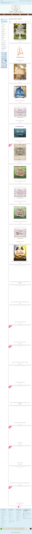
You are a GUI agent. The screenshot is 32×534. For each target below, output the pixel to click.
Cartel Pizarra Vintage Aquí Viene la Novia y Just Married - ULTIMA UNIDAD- (20, 403)
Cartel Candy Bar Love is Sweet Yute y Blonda (20, 221)
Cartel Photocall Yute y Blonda (20, 382)
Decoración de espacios (3, 516)
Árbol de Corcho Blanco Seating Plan (20, 40)
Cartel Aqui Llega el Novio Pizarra (20, 140)
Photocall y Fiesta (11, 520)
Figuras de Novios (3, 520)
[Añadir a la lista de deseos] (18, 39)
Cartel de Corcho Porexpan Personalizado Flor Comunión (20, 261)
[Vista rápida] (21, 39)
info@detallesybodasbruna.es (27, 518)
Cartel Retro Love (20, 442)
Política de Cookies (18, 516)
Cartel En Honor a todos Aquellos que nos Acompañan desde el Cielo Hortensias (20, 282)
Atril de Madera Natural (20, 60)
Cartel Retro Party (20, 462)
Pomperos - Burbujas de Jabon (11, 522)
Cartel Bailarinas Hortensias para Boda (20, 201)
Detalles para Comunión (3, 518)
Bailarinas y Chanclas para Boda (4, 514)
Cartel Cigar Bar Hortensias (20, 241)
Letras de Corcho (11, 517)
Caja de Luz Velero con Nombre (20, 100)
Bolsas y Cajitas (11, 513)
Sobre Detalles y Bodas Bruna (18, 512)
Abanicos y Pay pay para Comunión (3, 512)
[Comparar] (20, 39)
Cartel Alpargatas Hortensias (20, 120)
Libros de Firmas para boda (3, 522)
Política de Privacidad (17, 518)
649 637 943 (26, 515)
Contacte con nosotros (18, 520)
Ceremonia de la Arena (11, 516)
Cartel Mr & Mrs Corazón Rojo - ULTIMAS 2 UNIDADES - (20, 362)
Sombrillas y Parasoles (2, 526)
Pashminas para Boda (3, 524)
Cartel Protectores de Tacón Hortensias (20, 422)
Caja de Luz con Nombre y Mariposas (20, 80)
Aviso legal (17, 515)
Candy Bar (10, 514)
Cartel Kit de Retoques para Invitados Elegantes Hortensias (20, 301)
